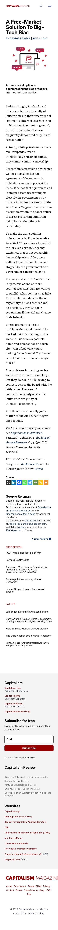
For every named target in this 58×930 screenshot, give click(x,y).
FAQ (48, 890)
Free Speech (14, 547)
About (9, 886)
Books (19, 890)
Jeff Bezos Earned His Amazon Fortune (27, 611)
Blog (42, 890)
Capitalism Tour (12, 688)
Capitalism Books (13, 703)
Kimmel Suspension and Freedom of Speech (25, 590)
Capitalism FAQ (12, 696)
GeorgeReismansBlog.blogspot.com (27, 523)
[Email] (35, 482)
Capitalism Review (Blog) (17, 711)
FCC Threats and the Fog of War (23, 552)
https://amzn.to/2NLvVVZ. (27, 433)
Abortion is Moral (13, 838)
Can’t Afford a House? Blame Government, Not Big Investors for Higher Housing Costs (29, 620)
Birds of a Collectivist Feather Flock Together (26, 777)
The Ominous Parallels (16, 843)
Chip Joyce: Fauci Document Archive (22, 789)
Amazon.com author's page (20, 513)
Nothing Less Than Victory (18, 816)
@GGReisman (13, 530)
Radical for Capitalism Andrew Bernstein (25, 822)
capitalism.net (30, 520)
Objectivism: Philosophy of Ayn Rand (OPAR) (27, 832)
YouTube (21, 527)
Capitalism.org (11, 811)
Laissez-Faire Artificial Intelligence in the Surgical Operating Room (27, 644)
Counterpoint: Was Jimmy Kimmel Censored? (23, 580)
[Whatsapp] (24, 482)
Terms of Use (34, 886)
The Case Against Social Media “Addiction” (29, 635)
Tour (29, 894)
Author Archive (40, 539)
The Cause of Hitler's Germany (20, 848)
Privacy (46, 886)
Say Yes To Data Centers (16, 781)
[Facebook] (19, 482)
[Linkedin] (13, 482)
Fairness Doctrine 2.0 (17, 559)
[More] (46, 482)
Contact (10, 890)
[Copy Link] (40, 482)
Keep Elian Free (12, 859)
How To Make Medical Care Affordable (27, 628)
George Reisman (20, 38)
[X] (8, 482)
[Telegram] (30, 482)
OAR (6, 827)
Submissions (19, 886)
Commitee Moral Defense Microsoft (22, 854)
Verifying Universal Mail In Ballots (20, 785)
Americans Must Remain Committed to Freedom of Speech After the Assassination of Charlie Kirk (26, 570)
